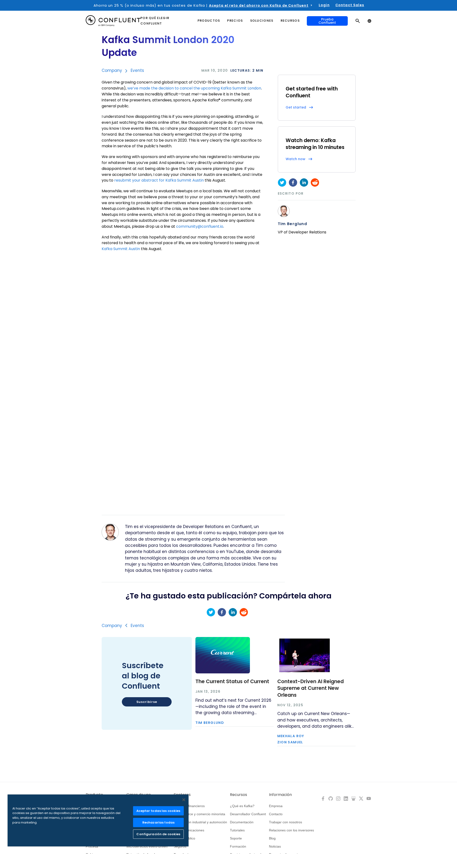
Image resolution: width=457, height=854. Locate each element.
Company (112, 70)
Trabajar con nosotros (285, 822)
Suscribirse (146, 702)
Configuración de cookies (158, 834)
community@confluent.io (199, 226)
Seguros (180, 846)
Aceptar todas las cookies (158, 811)
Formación (238, 846)
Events (137, 70)
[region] (98, 820)
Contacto (276, 814)
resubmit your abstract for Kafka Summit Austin (159, 180)
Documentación (241, 822)
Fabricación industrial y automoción (200, 822)
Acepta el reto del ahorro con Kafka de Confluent (258, 5)
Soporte (236, 838)
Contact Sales (349, 5)
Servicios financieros (189, 806)
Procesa (92, 846)
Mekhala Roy (290, 736)
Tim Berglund (292, 224)
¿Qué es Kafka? (242, 806)
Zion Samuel (290, 742)
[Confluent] (113, 20)
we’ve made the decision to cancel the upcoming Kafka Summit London (194, 88)
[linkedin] (304, 182)
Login (324, 5)
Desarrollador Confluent (248, 814)
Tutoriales (237, 830)
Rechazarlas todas (158, 822)
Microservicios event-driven (147, 846)
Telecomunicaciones (189, 830)
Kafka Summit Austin (121, 249)
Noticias (275, 846)
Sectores (182, 794)
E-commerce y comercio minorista (199, 814)
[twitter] (282, 182)
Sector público (184, 838)
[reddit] (315, 182)
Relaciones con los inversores (291, 830)
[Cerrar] (183, 799)
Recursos (238, 794)
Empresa (276, 806)
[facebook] (293, 182)
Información (280, 794)
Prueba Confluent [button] (327, 21)
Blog (272, 838)
